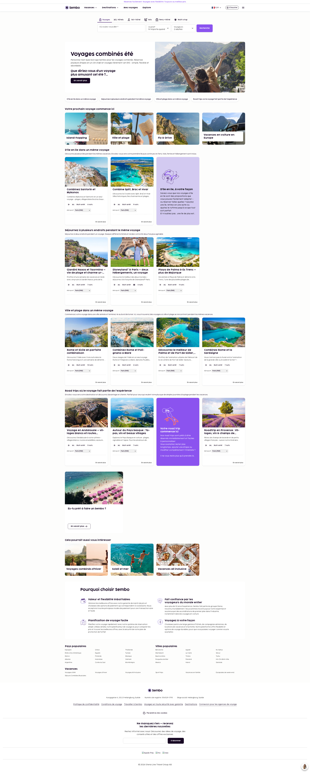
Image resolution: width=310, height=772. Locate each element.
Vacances (89, 8)
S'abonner (176, 740)
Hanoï (188, 662)
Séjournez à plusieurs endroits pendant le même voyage (126, 99)
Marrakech (159, 653)
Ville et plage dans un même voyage (172, 99)
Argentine (68, 662)
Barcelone (159, 650)
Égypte (97, 653)
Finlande (98, 656)
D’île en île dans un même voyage (81, 99)
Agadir (188, 650)
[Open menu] (243, 8)
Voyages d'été (70, 672)
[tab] (104, 20)
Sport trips (159, 672)
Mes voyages (131, 8)
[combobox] (121, 29)
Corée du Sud (100, 662)
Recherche (205, 28)
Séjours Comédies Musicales (75, 676)
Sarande (219, 662)
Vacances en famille (193, 672)
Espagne (68, 650)
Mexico (158, 662)
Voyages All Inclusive (133, 672)
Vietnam (128, 659)
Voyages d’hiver (101, 672)
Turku (218, 656)
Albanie (67, 659)
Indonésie (98, 659)
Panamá (189, 659)
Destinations (109, 8)
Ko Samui (219, 650)
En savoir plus (80, 80)
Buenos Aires (160, 656)
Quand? (151, 27)
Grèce (97, 650)
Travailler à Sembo (133, 704)
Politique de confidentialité (86, 704)
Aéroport (70, 210)
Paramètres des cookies (157, 713)
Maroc (67, 656)
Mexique (128, 656)
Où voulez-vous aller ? (108, 27)
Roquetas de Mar (161, 659)
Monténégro (130, 662)
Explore (147, 8)
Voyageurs (178, 27)
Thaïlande (129, 650)
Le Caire (189, 653)
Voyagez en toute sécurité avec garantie (163, 704)
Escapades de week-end (225, 672)
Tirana (188, 656)
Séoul (218, 653)
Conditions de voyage (111, 704)
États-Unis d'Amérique (73, 653)
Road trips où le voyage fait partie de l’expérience (215, 99)
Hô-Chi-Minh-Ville (222, 659)
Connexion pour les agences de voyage (218, 704)
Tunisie (127, 653)
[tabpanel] (155, 28)
